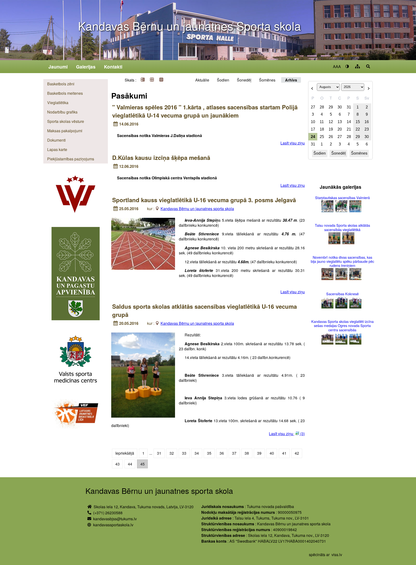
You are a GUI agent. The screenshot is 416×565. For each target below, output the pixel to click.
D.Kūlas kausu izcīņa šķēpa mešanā (161, 157)
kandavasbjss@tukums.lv (115, 518)
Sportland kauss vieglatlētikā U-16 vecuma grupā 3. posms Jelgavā (204, 200)
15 (358, 122)
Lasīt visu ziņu (292, 143)
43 (117, 464)
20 (340, 129)
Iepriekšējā (124, 453)
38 (247, 453)
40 (272, 453)
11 (322, 122)
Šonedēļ (244, 80)
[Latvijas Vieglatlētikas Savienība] (75, 197)
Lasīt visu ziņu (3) (287, 433)
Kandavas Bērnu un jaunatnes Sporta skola (189, 25)
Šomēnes (267, 80)
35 (209, 453)
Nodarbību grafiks (62, 112)
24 (313, 137)
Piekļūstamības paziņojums (70, 159)
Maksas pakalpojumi (64, 130)
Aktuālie (202, 80)
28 (322, 107)
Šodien (223, 80)
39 (259, 453)
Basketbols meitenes (65, 93)
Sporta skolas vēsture (65, 121)
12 (331, 122)
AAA (337, 66)
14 (349, 122)
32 (171, 453)
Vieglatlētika (57, 102)
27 (313, 107)
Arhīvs (291, 80)
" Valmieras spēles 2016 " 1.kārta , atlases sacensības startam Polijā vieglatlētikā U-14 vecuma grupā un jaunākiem (205, 111)
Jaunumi (58, 66)
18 (322, 129)
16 (366, 122)
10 (313, 122)
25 (322, 137)
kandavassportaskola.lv (113, 524)
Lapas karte (57, 149)
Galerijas (86, 66)
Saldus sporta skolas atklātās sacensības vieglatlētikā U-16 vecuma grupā (204, 310)
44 (130, 464)
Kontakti (113, 66)
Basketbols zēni (60, 84)
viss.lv (337, 554)
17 (313, 129)
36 (222, 453)
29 (331, 107)
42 (297, 453)
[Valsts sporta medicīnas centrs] (76, 360)
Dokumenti (56, 140)
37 (234, 453)
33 (184, 453)
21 (349, 129)
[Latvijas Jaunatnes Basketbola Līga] (76, 414)
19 (331, 129)
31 (159, 453)
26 (331, 137)
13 (340, 122)
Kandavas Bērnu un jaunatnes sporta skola (197, 208)
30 (340, 107)
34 (197, 453)
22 (358, 129)
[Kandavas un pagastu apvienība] (76, 274)
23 (366, 129)
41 (284, 453)
